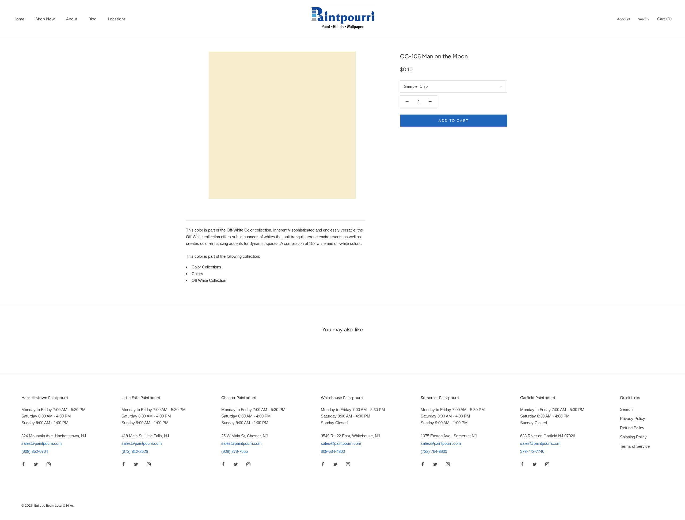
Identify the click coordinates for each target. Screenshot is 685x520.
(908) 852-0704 (34, 451)
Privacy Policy (632, 418)
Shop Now (45, 19)
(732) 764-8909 (434, 451)
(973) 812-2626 (134, 451)
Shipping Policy (633, 437)
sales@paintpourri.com (41, 443)
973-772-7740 (532, 451)
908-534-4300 (333, 451)
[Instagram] (49, 464)
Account (623, 19)
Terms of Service (635, 446)
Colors (197, 273)
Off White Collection (209, 280)
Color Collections (206, 267)
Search (643, 19)
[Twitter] (36, 464)
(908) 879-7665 (234, 451)
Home (18, 19)
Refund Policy (632, 428)
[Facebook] (23, 464)
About (71, 19)
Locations (116, 19)
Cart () (664, 19)
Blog (93, 19)
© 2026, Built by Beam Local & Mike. (47, 505)
